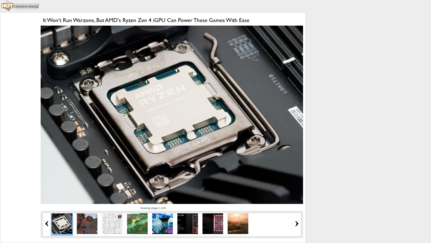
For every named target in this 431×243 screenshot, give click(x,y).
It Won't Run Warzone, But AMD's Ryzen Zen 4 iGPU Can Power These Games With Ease (146, 20)
